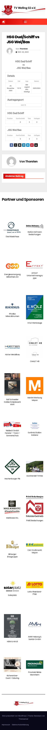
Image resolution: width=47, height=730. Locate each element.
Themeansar (23, 719)
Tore (29, 118)
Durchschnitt (20, 118)
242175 (23, 105)
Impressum (6, 725)
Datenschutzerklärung (20, 725)
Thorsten (24, 49)
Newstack (38, 716)
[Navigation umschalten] (25, 21)
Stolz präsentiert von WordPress (14, 716)
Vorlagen (37, 118)
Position (10, 118)
